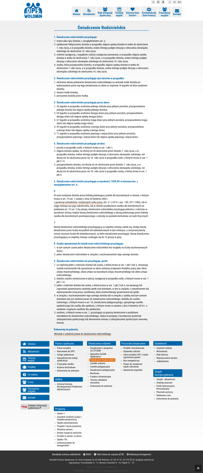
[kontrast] (163, 2)
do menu (158, 2)
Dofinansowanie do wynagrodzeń (66, 444)
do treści (153, 2)
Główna (76, 14)
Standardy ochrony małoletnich (66, 454)
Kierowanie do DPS (66, 351)
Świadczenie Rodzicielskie (102, 359)
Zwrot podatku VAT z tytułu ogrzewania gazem (135, 356)
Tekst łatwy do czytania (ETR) (110, 454)
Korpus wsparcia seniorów (69, 432)
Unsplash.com (110, 467)
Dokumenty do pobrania (68, 370)
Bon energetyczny (131, 360)
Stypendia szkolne (131, 351)
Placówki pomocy (164, 392)
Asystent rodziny (164, 348)
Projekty (32, 367)
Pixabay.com (98, 467)
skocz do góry (198, 468)
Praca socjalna (64, 348)
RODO (88, 454)
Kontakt (177, 14)
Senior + (61, 413)
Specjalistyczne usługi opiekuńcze (67, 359)
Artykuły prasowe (164, 382)
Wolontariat (161, 351)
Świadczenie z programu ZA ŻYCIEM (101, 349)
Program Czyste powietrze (69, 426)
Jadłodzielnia (162, 361)
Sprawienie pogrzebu (132, 370)
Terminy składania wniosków (98, 381)
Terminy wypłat (119, 14)
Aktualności (89, 14)
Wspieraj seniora (64, 429)
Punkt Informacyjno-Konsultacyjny (165, 387)
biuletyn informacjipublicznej (37, 406)
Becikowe (94, 373)
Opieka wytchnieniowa (67, 422)
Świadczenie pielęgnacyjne (102, 370)
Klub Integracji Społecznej (105, 14)
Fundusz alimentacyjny (100, 376)
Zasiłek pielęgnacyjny (100, 366)
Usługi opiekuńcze (65, 354)
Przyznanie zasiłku (65, 364)
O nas (30, 382)
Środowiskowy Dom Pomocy (149, 14)
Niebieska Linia (163, 395)
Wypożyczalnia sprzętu (166, 358)
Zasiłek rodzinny (97, 363)
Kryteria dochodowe (66, 367)
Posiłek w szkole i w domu (69, 436)
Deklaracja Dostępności (140, 454)
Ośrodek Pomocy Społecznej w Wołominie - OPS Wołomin (33, 10)
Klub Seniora (162, 354)
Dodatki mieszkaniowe (133, 348)
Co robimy (33, 374)
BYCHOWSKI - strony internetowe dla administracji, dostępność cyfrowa (101, 471)
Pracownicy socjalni (164, 14)
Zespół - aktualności (165, 379)
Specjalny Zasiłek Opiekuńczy (98, 355)
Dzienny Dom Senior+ (132, 14)
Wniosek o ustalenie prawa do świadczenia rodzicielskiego (82, 334)
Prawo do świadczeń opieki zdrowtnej (132, 365)
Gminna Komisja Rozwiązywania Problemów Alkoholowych (69, 387)
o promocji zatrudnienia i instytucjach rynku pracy (78, 202)
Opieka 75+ (62, 439)
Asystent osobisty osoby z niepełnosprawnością (69, 418)
